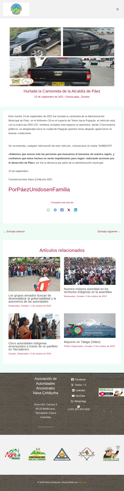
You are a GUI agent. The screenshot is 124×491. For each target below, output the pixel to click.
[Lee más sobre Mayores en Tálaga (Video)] (90, 325)
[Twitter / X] (68, 209)
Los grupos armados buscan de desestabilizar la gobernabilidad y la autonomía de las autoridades (32, 298)
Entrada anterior (14, 231)
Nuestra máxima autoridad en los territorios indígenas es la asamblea (88, 290)
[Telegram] (55, 209)
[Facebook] (62, 209)
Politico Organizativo (73, 346)
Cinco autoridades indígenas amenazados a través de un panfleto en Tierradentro (33, 346)
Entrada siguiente (109, 231)
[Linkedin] (75, 209)
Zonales (85, 96)
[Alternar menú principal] (117, 9)
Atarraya (82, 482)
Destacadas (72, 96)
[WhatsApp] (48, 209)
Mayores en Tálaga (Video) (82, 342)
